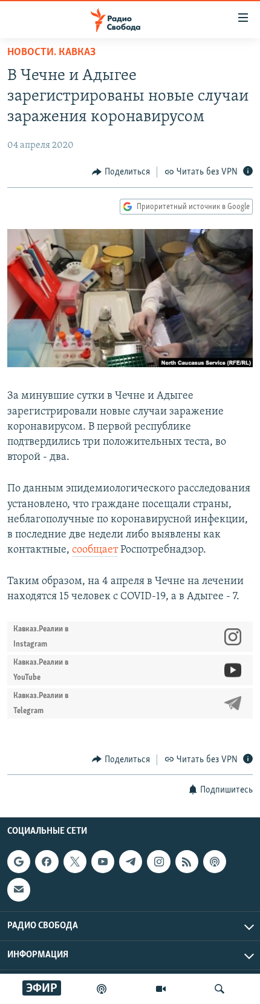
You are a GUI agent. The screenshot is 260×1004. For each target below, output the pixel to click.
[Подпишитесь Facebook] (46, 861)
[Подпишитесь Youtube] (102, 861)
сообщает (95, 550)
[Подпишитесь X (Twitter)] (74, 861)
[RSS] (186, 861)
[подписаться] (18, 889)
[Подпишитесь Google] (18, 861)
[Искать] (219, 989)
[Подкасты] (214, 861)
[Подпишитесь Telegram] (130, 861)
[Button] (121, 172)
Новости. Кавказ (51, 52)
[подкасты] (101, 989)
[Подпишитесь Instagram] (158, 861)
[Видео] (161, 989)
